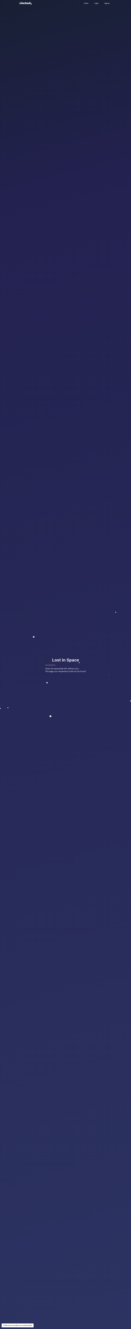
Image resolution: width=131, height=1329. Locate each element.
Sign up (107, 3)
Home (86, 3)
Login (96, 3)
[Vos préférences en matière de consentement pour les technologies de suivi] (18, 1325)
